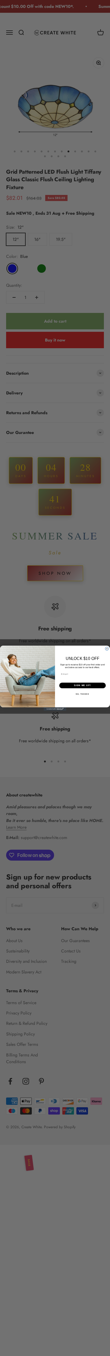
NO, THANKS (82, 694)
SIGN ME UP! (82, 685)
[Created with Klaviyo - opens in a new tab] (55, 709)
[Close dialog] (106, 648)
